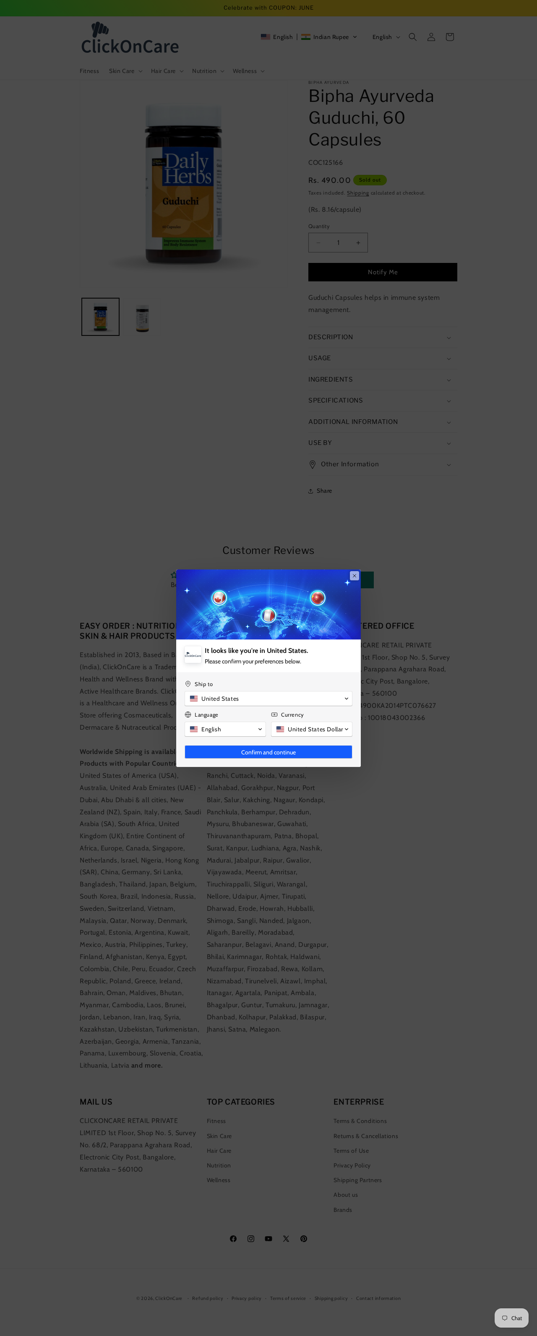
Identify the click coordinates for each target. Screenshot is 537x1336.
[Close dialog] (354, 575)
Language (207, 714)
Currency (292, 714)
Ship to (204, 684)
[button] (268, 698)
